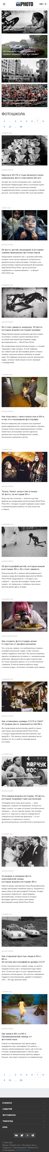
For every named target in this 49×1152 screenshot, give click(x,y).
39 (21, 126)
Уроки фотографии (9, 636)
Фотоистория (7, 170)
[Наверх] (45, 1144)
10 (10, 126)
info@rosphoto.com (23, 1150)
